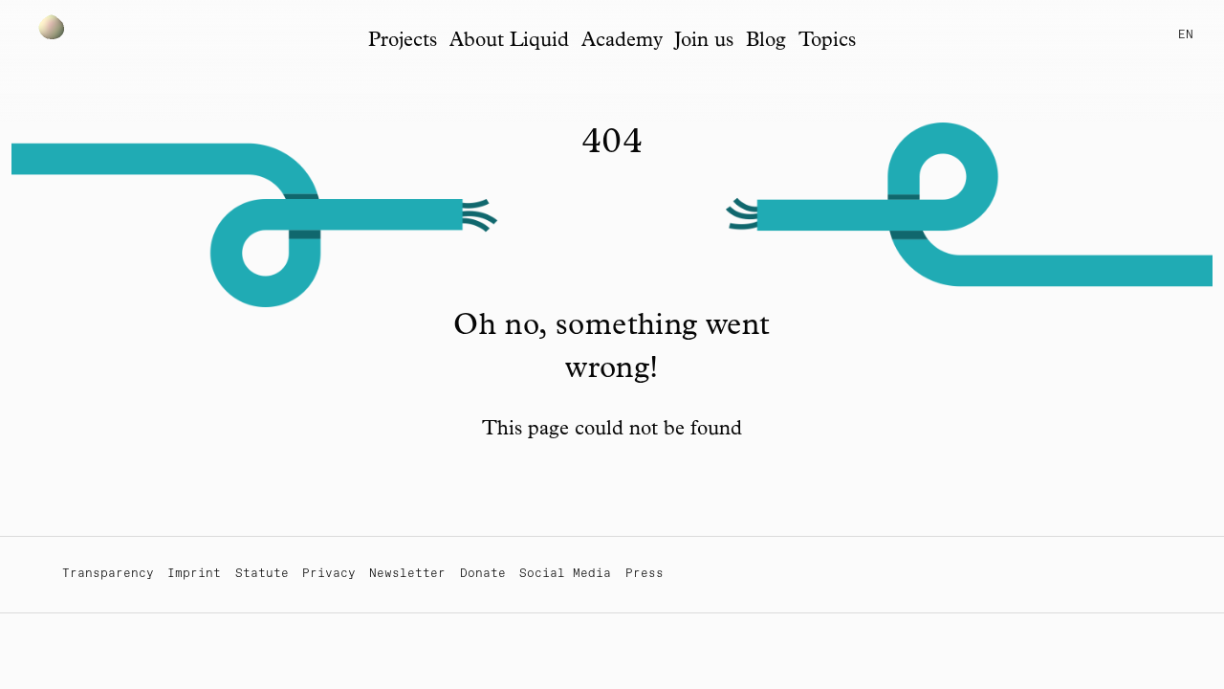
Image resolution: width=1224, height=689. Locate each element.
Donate (483, 573)
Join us (703, 42)
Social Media (565, 573)
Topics (827, 42)
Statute (262, 573)
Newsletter (407, 573)
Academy (622, 42)
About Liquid (509, 42)
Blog (766, 42)
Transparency (108, 573)
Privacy (329, 573)
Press (644, 573)
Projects (402, 42)
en (1185, 35)
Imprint (194, 573)
